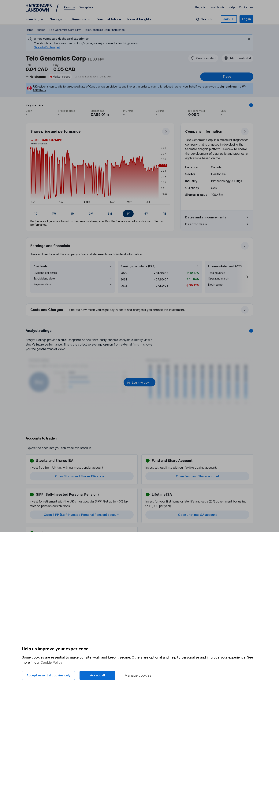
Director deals (196, 224)
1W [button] (54, 213)
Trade (227, 76)
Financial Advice (108, 19)
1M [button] (72, 213)
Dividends (40, 266)
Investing (32, 19)
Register (200, 7)
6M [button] (110, 213)
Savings (56, 19)
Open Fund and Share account (197, 476)
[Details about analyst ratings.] (251, 330)
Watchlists (218, 7)
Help (232, 7)
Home (29, 30)
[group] (100, 213)
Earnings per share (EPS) (138, 266)
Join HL (228, 19)
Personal (69, 7)
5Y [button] (146, 213)
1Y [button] (128, 213)
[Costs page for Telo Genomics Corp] (139, 310)
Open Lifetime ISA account (197, 515)
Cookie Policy (51, 662)
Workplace (86, 7)
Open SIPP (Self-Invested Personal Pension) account (81, 515)
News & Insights (139, 19)
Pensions (79, 19)
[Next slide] (242, 277)
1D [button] (35, 213)
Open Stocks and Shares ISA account (81, 476)
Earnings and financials (50, 246)
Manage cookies (138, 675)
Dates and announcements (205, 217)
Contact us (246, 7)
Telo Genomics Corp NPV (65, 30)
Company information (203, 131)
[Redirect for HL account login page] (139, 382)
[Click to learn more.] (251, 105)
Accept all (97, 675)
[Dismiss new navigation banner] (249, 39)
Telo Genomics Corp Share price (104, 30)
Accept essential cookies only (48, 675)
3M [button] (91, 213)
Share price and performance (55, 131)
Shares (41, 30)
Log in (246, 19)
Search (206, 19)
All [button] (164, 213)
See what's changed (47, 47)
